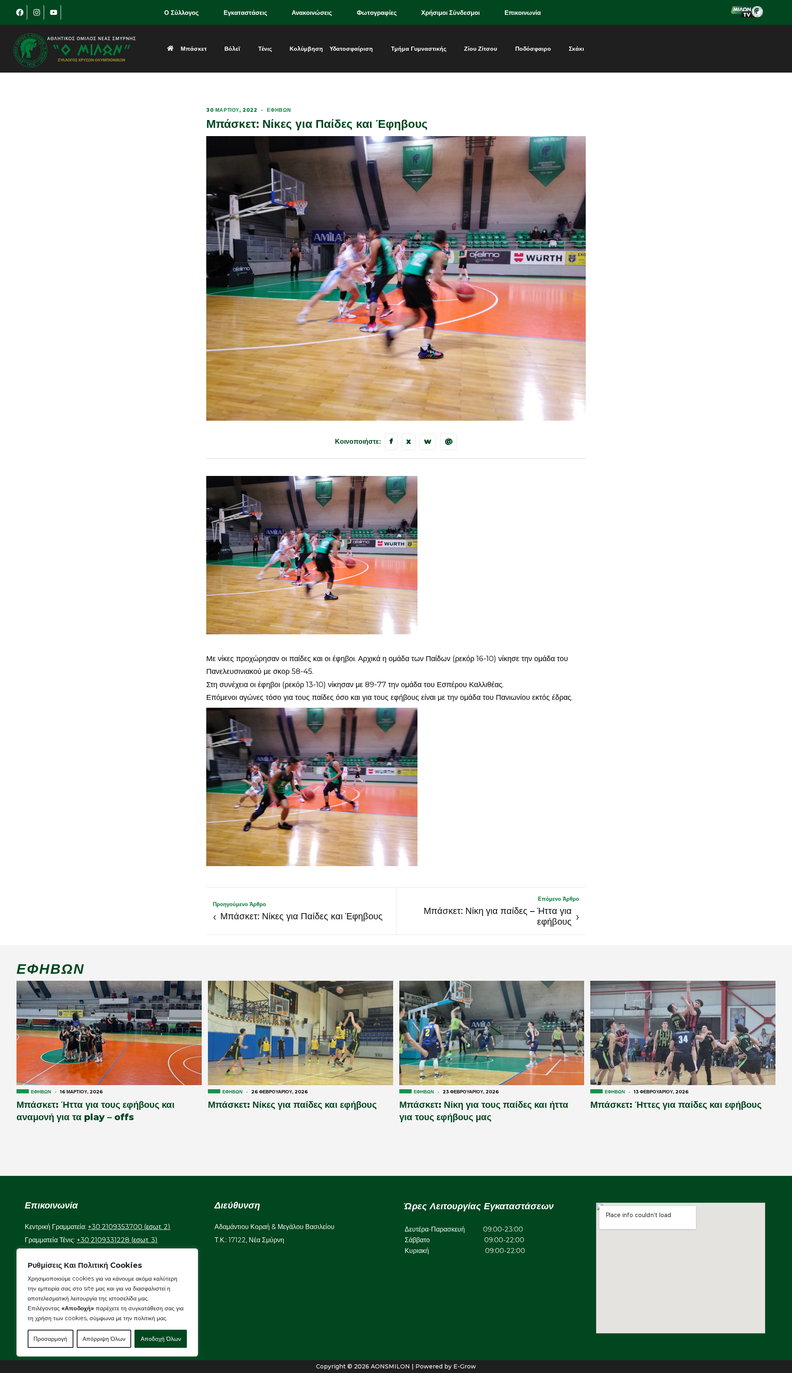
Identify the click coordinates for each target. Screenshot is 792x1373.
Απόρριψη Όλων (103, 1338)
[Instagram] (36, 12)
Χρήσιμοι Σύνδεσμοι (450, 12)
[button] (187, 12)
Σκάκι (576, 48)
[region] (107, 1302)
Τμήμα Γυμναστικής (418, 48)
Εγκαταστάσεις (245, 12)
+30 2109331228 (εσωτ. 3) (117, 1240)
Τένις (265, 48)
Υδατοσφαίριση (351, 48)
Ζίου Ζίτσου (480, 48)
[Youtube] (53, 12)
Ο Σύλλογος (181, 12)
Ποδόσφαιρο (533, 48)
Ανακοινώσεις (312, 12)
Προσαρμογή (50, 1338)
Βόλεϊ (232, 48)
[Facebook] (19, 12)
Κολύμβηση (306, 48)
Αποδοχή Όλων (161, 1338)
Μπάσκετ (194, 48)
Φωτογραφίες (377, 12)
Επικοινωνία (522, 12)
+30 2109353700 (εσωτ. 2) (129, 1227)
